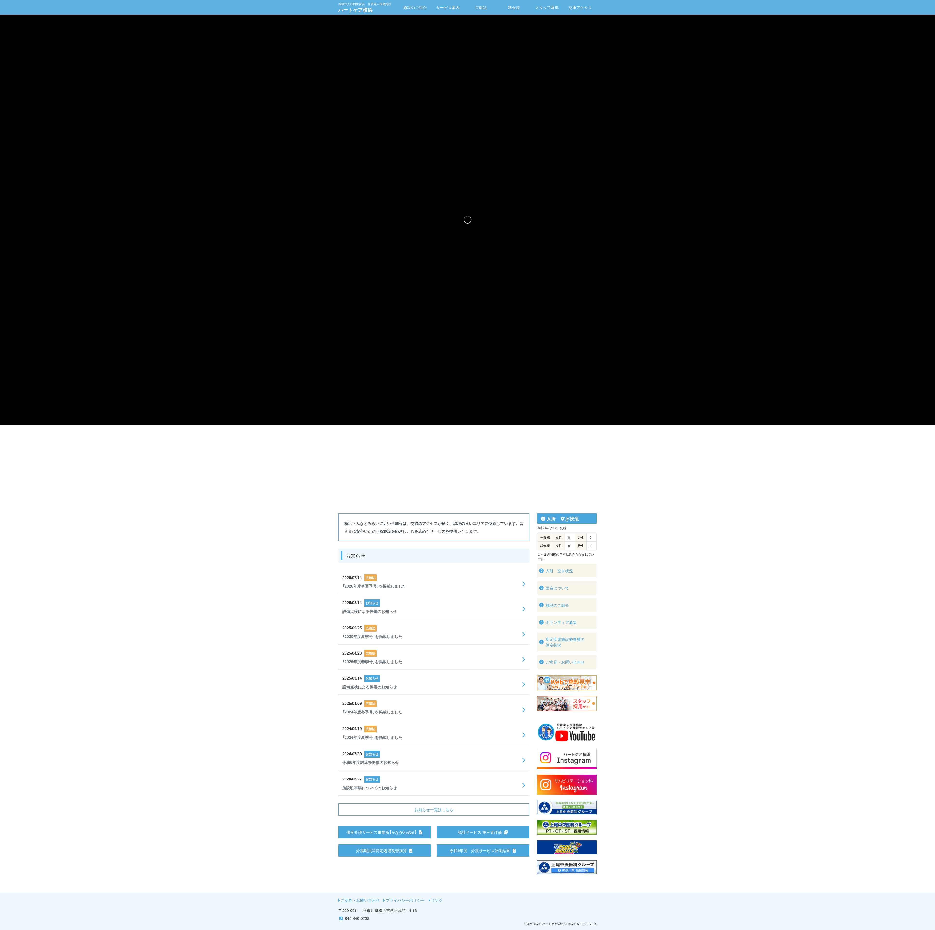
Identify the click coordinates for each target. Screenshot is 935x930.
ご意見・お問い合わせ (360, 900)
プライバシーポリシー (405, 900)
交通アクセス (580, 7)
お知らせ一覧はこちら (433, 809)
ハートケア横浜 (364, 7)
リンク (437, 900)
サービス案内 (447, 7)
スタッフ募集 (547, 7)
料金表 (514, 7)
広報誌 (481, 7)
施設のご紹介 (415, 7)
